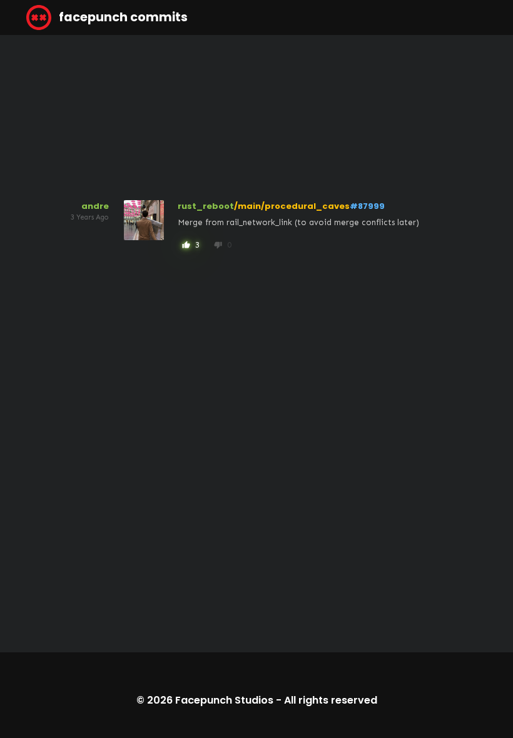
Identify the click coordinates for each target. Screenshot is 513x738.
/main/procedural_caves (292, 206)
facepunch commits (122, 17)
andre (95, 206)
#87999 (367, 206)
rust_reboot (206, 206)
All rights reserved (330, 700)
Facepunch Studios (224, 700)
